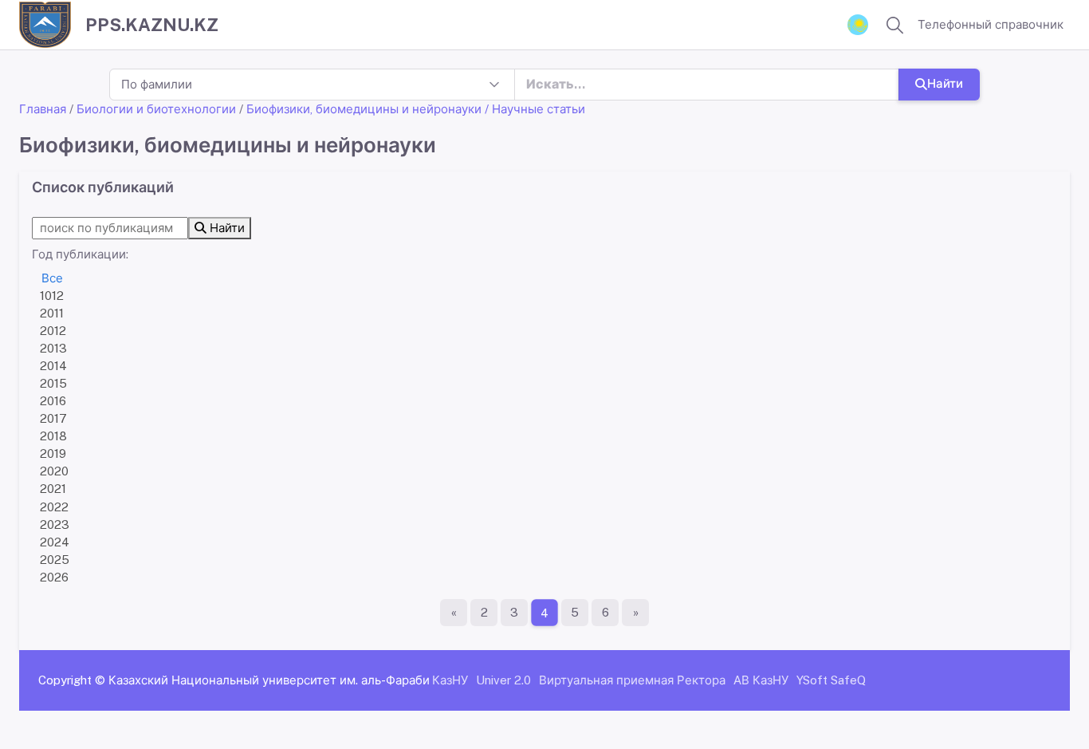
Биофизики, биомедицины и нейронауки (364, 109)
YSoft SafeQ (831, 680)
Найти (945, 83)
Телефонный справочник (990, 24)
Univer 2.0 (503, 680)
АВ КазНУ (760, 680)
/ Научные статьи (535, 109)
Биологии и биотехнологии (156, 109)
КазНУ (450, 680)
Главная (42, 109)
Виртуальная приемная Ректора (632, 680)
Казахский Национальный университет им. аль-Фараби (269, 680)
